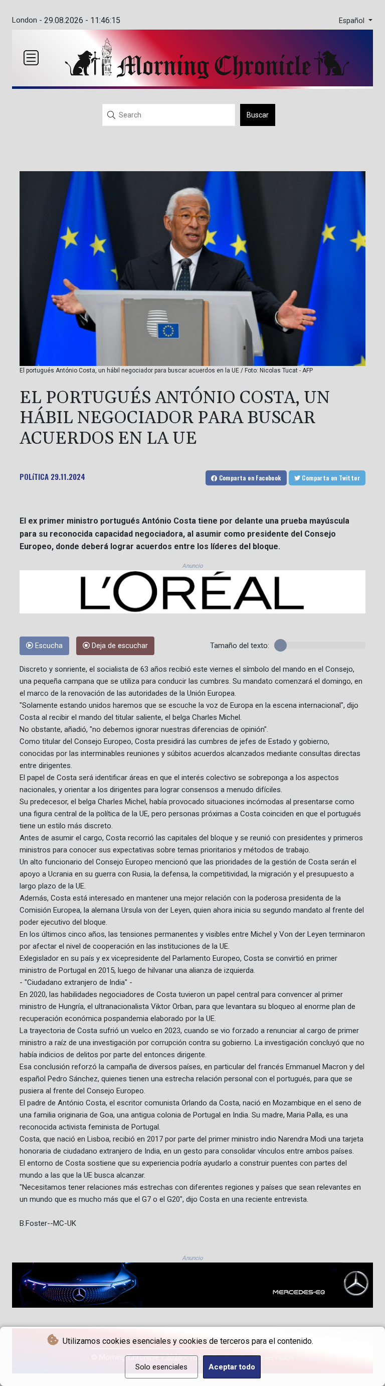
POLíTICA (34, 476)
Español (352, 21)
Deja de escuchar (119, 646)
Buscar (258, 115)
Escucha (48, 646)
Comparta (249, 477)
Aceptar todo (232, 1366)
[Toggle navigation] (31, 58)
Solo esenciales (161, 1366)
